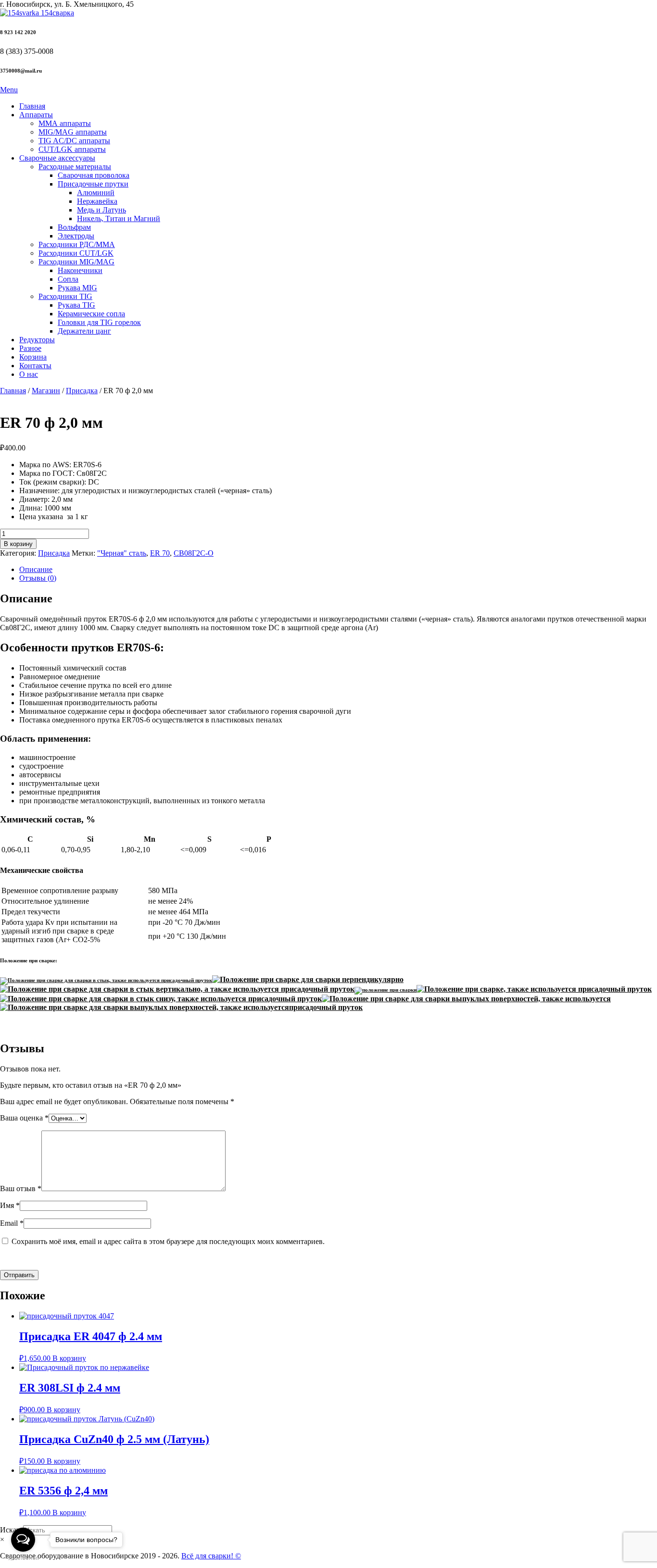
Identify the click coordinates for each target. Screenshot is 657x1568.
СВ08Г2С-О (194, 553)
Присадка (82, 390)
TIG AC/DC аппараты (74, 141)
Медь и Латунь (101, 210)
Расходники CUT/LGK (76, 253)
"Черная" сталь (121, 553)
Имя (10, 1205)
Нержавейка (97, 201)
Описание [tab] (35, 569)
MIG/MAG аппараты (72, 132)
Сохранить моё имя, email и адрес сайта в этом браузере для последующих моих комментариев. (168, 1241)
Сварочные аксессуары (57, 158)
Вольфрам (74, 227)
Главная (32, 106)
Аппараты (36, 115)
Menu (9, 90)
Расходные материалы (74, 166)
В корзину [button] (69, 1358)
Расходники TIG (65, 296)
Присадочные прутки (93, 184)
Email (12, 1223)
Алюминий (95, 192)
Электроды (76, 236)
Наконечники (80, 270)
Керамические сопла (91, 314)
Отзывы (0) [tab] (37, 578)
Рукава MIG (77, 288)
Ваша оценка (24, 1118)
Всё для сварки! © (211, 1556)
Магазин (46, 390)
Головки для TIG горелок (99, 322)
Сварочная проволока (93, 175)
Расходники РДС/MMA (76, 244)
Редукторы (37, 340)
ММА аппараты (64, 123)
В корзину (18, 544)
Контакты (35, 365)
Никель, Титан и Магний (118, 218)
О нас (28, 374)
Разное (30, 348)
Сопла (68, 279)
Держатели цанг (84, 331)
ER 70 (160, 553)
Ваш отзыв (20, 1188)
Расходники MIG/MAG (76, 262)
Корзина (33, 357)
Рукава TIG (76, 305)
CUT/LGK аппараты (72, 149)
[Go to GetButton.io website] (23, 1558)
